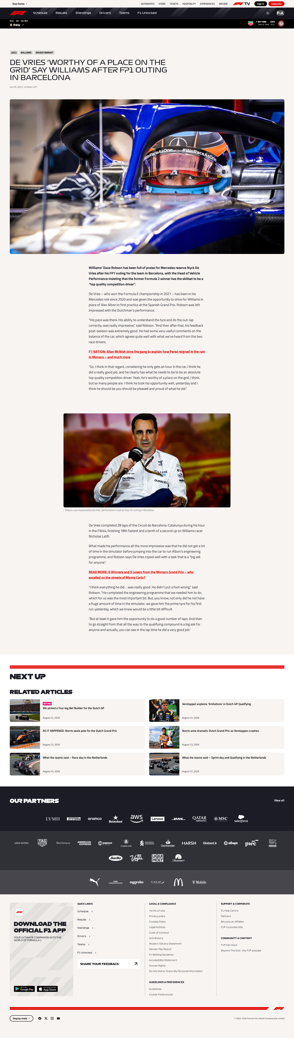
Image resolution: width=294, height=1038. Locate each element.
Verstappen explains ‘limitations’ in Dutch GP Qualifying (216, 704)
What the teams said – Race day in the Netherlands (75, 758)
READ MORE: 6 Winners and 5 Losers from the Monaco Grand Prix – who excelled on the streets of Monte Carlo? (141, 574)
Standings (83, 13)
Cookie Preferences (161, 995)
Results (61, 13)
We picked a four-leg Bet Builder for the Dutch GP (73, 708)
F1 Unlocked (147, 13)
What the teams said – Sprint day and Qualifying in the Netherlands (224, 758)
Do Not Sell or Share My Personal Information (176, 971)
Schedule (40, 13)
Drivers (105, 13)
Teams (124, 13)
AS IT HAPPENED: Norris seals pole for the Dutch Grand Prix (80, 731)
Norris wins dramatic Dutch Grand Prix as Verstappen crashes (220, 731)
